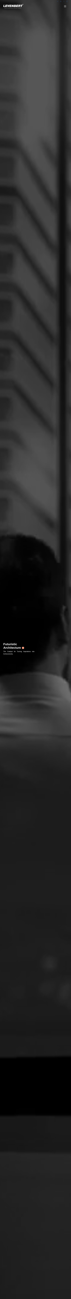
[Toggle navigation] (65, 6)
